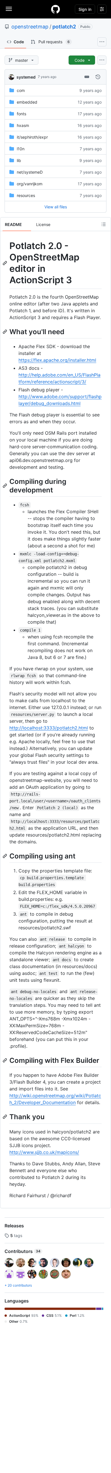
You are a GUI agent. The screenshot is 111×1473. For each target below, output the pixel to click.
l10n (20, 148)
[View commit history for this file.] (98, 77)
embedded (27, 102)
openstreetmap (29, 27)
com (21, 90)
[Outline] (103, 224)
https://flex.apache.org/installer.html (57, 360)
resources (26, 195)
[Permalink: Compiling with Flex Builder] (5, 1060)
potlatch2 (64, 27)
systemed (26, 77)
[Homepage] (55, 9)
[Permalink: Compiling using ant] (5, 856)
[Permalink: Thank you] (5, 1117)
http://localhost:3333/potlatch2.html (48, 728)
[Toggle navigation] (9, 9)
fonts (21, 113)
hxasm (23, 125)
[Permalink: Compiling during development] (5, 486)
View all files (55, 206)
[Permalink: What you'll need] (5, 332)
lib (19, 160)
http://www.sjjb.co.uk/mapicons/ (44, 1152)
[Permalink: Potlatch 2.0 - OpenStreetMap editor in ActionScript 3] (5, 263)
